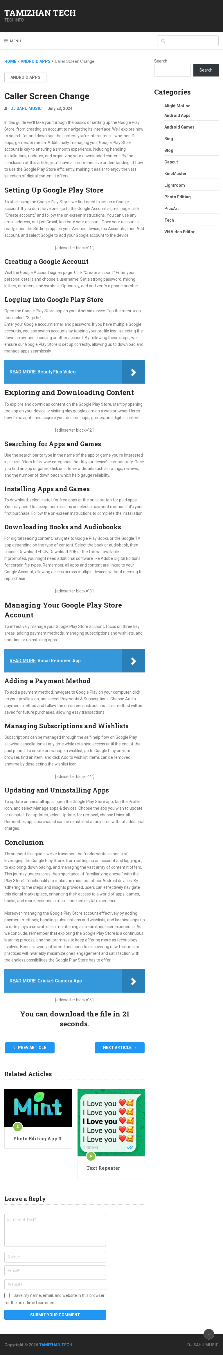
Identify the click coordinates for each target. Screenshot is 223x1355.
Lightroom (174, 185)
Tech (169, 220)
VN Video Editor (179, 231)
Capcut (171, 162)
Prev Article (31, 1047)
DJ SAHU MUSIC (26, 108)
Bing (168, 138)
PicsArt (171, 208)
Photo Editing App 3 (37, 1138)
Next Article (117, 1047)
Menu (15, 41)
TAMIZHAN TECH (40, 13)
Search (160, 61)
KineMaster (175, 173)
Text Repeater (103, 1168)
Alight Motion (177, 106)
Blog (168, 150)
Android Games (179, 127)
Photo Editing (177, 197)
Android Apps (25, 77)
